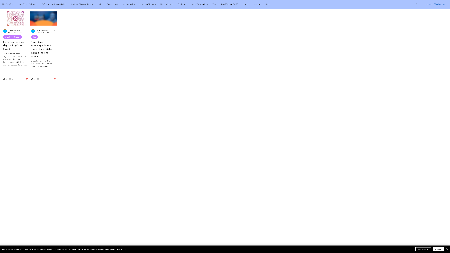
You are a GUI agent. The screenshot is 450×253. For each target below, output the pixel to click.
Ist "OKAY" (438, 249)
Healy (267, 4)
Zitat (214, 4)
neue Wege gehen (200, 4)
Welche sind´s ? (423, 249)
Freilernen (182, 4)
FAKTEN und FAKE (229, 4)
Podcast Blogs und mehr (82, 4)
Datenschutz (112, 4)
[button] (417, 4)
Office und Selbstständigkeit (54, 4)
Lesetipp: (257, 4)
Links (100, 4)
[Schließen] (447, 249)
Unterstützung (166, 4)
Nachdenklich (129, 4)
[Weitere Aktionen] (27, 31)
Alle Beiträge (7, 4)
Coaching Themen (147, 4)
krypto (245, 4)
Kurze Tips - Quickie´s (27, 4)
